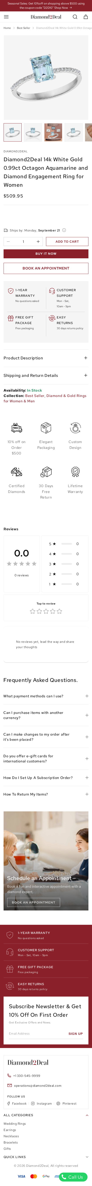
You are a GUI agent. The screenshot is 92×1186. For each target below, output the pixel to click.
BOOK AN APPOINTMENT (46, 268)
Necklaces (11, 1136)
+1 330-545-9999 (26, 1076)
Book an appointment (33, 902)
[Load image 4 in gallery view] (74, 132)
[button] (75, 17)
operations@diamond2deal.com (37, 1085)
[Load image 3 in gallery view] (53, 132)
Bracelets (11, 1142)
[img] (21, 564)
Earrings (10, 1130)
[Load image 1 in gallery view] (13, 132)
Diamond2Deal (37, 1166)
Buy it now (46, 254)
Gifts (7, 1149)
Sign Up (76, 1033)
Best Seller (23, 28)
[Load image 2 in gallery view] (33, 132)
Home (7, 28)
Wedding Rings (15, 1124)
